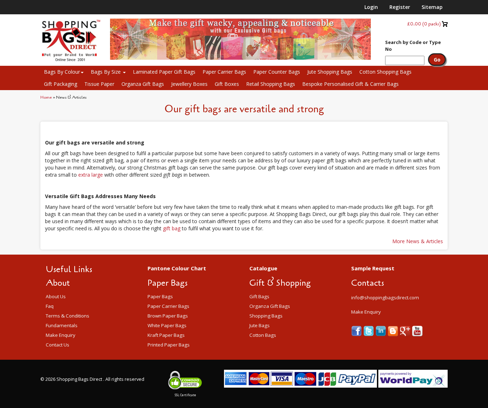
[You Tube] (417, 330)
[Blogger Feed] (394, 330)
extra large (90, 174)
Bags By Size (106, 71)
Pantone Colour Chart (177, 268)
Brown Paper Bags (168, 316)
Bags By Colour (62, 71)
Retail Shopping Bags (270, 83)
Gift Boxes (227, 83)
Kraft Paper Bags (166, 335)
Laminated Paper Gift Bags (164, 71)
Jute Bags (259, 325)
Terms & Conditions (67, 316)
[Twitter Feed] (369, 330)
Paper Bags (160, 296)
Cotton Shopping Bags (385, 71)
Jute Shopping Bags (329, 71)
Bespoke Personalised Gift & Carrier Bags (350, 83)
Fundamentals (62, 325)
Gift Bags (259, 296)
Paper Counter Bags (276, 71)
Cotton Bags (262, 335)
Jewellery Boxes (189, 83)
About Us (56, 296)
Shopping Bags (266, 316)
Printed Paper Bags (169, 344)
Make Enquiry (60, 335)
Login (371, 7)
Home (46, 97)
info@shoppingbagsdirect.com (385, 297)
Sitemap (432, 7)
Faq (50, 306)
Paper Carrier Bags (224, 71)
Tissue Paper (99, 83)
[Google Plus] (406, 330)
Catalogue (263, 268)
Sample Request (372, 268)
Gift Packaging (60, 83)
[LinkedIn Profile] (381, 330)
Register (399, 7)
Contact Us (57, 344)
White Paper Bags (167, 325)
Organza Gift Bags (142, 83)
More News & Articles (417, 241)
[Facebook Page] (357, 330)
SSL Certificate (185, 395)
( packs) (424, 24)
